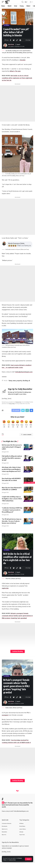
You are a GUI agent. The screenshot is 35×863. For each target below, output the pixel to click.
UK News (6, 25)
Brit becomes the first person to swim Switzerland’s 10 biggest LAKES (12, 447)
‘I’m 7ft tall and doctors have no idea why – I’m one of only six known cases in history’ (11, 521)
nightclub (5, 588)
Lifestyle (27, 512)
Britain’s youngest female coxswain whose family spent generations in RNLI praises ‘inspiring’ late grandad (17, 615)
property (19, 380)
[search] (22, 2)
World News (28, 500)
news (14, 380)
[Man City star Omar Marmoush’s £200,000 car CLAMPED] (28, 489)
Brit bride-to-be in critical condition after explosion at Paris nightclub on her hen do (17, 78)
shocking (25, 380)
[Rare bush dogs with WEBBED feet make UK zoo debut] (28, 480)
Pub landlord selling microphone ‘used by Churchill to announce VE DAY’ (12, 458)
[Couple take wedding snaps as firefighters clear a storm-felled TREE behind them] (28, 498)
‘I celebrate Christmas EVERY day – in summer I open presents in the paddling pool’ (12, 510)
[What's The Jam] (7, 2)
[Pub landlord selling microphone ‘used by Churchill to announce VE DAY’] (28, 458)
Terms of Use (12, 859)
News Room (11, 44)
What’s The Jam (15, 71)
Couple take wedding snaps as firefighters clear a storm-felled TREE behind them (12, 499)
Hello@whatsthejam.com (23, 372)
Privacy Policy (12, 403)
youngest (5, 715)
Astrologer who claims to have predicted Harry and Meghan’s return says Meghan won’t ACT (11, 469)
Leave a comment (27, 434)
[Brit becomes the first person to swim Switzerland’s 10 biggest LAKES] (28, 447)
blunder (22, 60)
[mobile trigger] (3, 2)
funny (10, 380)
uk (29, 380)
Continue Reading (17, 651)
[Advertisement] (17, 103)
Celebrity (27, 491)
